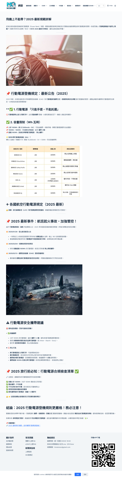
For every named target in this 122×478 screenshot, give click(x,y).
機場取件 (78, 5)
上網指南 (28, 452)
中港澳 (61, 5)
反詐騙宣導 (9, 441)
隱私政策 (9, 447)
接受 (78, 474)
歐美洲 (69, 5)
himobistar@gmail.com (62, 447)
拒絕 (85, 474)
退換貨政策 (9, 450)
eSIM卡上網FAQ (30, 444)
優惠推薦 (28, 5)
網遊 (20, 5)
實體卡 (36, 5)
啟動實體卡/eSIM (88, 5)
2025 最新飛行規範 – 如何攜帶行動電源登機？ (24, 425)
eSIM (43, 5)
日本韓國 (52, 5)
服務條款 (9, 444)
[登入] (115, 5)
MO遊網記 (29, 455)
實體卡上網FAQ (30, 441)
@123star (70, 444)
